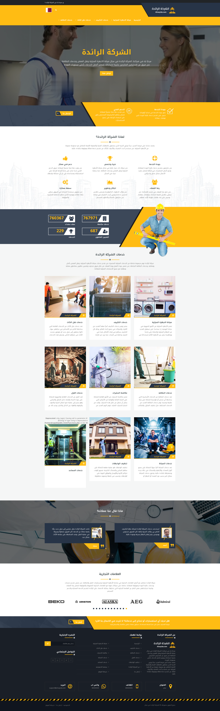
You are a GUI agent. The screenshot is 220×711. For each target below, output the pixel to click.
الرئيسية (137, 20)
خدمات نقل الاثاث (84, 20)
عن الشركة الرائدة (134, 667)
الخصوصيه (66, 705)
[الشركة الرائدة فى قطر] (49, 10)
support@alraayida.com (57, 688)
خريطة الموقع (102, 671)
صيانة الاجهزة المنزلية (122, 20)
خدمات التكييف (101, 20)
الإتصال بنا (66, 113)
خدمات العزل (76, 393)
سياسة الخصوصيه (101, 667)
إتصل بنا (78, 622)
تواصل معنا (106, 73)
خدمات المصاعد (75, 470)
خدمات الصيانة (165, 463)
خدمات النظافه (66, 20)
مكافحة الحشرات (120, 393)
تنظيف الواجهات (119, 463)
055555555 (129, 688)
